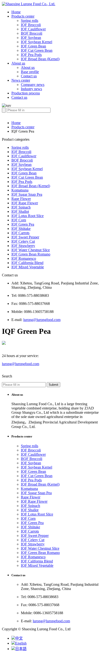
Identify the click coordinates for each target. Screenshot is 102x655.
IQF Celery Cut (23, 241)
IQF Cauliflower (33, 29)
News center (20, 80)
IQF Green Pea (22, 224)
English (21, 643)
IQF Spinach (21, 207)
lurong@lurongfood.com (41, 320)
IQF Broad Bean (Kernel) (40, 59)
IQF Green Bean (33, 46)
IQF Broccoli (31, 25)
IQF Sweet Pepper (25, 237)
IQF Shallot (20, 211)
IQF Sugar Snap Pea (26, 194)
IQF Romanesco (23, 258)
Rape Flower (21, 199)
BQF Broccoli (31, 33)
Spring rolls (29, 21)
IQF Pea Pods (31, 55)
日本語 (21, 649)
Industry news (31, 89)
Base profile (30, 72)
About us (18, 63)
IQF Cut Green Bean (36, 50)
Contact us (29, 76)
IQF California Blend (27, 263)
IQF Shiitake (21, 229)
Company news (32, 85)
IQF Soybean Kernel (36, 42)
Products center (22, 16)
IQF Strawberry (23, 246)
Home (16, 12)
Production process (25, 93)
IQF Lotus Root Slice (27, 216)
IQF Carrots (20, 233)
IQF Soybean (31, 38)
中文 (19, 638)
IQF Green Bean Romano (30, 254)
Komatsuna (19, 190)
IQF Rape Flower (24, 203)
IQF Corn (18, 220)
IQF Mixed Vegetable (27, 267)
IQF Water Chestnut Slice (30, 250)
